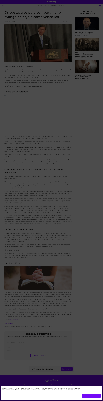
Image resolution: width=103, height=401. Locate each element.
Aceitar (91, 396)
